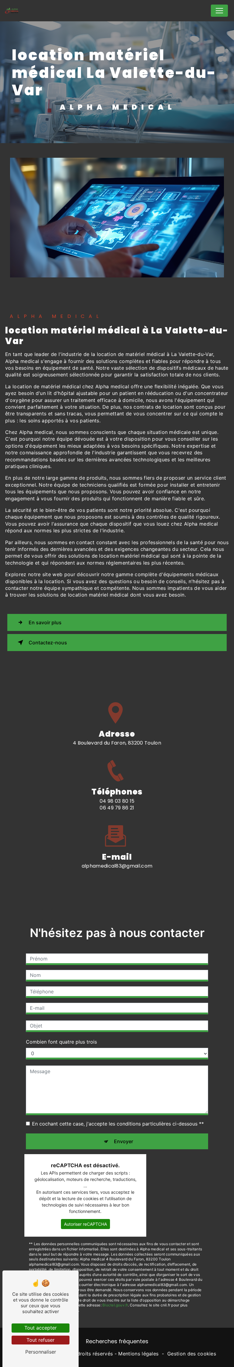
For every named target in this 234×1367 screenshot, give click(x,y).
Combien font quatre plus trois (61, 1042)
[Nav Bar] (219, 11)
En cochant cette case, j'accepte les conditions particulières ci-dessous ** (118, 1124)
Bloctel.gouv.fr (115, 1305)
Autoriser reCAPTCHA (85, 1224)
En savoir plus (45, 622)
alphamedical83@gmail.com (117, 865)
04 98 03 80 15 (117, 801)
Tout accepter (40, 1328)
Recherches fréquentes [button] (117, 1341)
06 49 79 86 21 (117, 807)
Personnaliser (40, 1352)
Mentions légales (138, 1354)
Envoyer (123, 1141)
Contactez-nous (48, 642)
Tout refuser (41, 1340)
